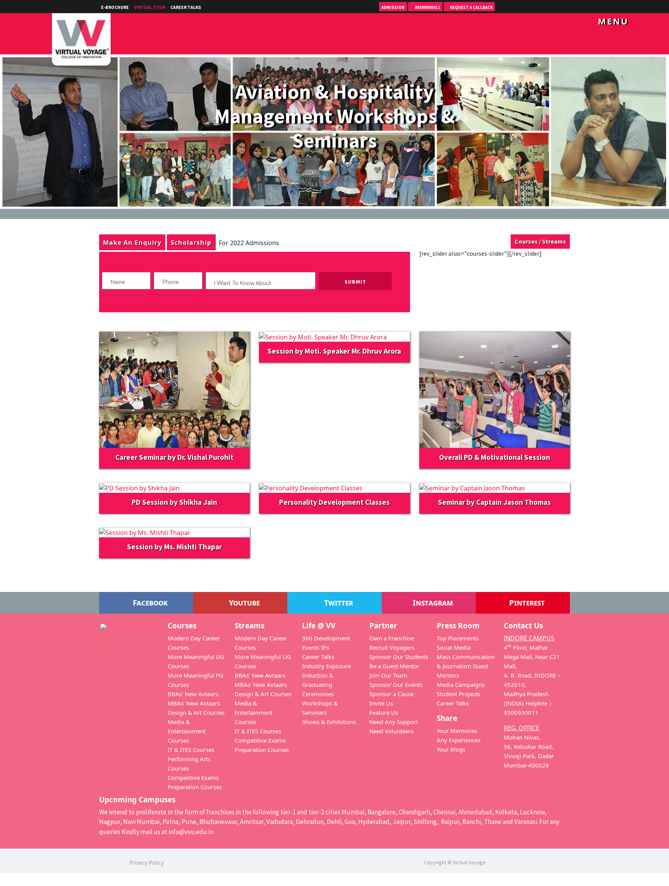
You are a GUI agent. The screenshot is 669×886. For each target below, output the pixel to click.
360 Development (326, 638)
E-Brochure (115, 7)
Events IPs (315, 647)
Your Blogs (451, 749)
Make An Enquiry (132, 242)
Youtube (243, 602)
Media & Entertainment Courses (187, 731)
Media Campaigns (461, 684)
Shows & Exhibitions (329, 722)
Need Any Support (393, 722)
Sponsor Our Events (395, 684)
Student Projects (458, 694)
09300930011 (427, 7)
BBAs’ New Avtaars (193, 694)
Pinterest (526, 602)
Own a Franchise (391, 638)
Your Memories (457, 731)
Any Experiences (458, 740)
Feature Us (383, 712)
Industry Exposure (326, 666)
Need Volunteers (391, 731)
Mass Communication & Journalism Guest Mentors (466, 666)
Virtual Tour (149, 7)
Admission (393, 7)
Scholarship (191, 242)
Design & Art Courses (196, 712)
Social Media (453, 647)
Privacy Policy (146, 862)
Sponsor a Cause (391, 694)
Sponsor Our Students (398, 657)
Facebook (149, 602)
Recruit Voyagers (391, 647)
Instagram (432, 602)
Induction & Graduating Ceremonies (318, 684)
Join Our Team (388, 675)
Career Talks (185, 7)
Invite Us (381, 703)
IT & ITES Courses (191, 750)
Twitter (337, 602)
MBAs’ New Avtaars (194, 703)
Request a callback (471, 7)
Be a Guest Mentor (394, 666)
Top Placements (458, 638)
